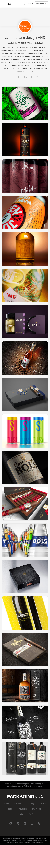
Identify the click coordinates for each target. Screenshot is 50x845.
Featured (11, 809)
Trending (30, 804)
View (25, 103)
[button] (25, 3)
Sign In (30, 3)
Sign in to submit (36, 786)
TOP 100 (42, 804)
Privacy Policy (37, 809)
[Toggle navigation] (4, 3)
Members (21, 814)
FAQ (31, 814)
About (6, 804)
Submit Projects (41, 4)
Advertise (23, 809)
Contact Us (18, 804)
